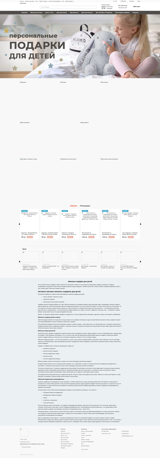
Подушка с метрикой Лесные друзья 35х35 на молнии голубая (69, 234)
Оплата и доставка (29, 1)
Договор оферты (69, 1)
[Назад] (19, 224)
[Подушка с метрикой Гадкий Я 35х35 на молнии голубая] (50, 220)
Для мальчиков (62, 12)
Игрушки (24, 12)
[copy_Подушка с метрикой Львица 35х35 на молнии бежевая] (130, 220)
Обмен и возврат (43, 1)
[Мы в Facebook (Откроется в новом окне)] (75, 1)
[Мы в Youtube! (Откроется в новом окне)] (77, 1)
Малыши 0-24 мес (36, 12)
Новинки (73, 206)
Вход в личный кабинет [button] (87, 431)
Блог (63, 1)
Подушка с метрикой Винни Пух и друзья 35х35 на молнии (29, 234)
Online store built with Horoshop (26, 454)
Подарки (135, 12)
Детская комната (87, 12)
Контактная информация (55, 1)
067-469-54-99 (122, 5)
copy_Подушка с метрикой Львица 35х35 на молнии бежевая (129, 234)
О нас (36, 1)
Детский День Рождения (104, 12)
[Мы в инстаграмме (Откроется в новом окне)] (79, 1)
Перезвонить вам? (122, 7)
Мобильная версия (26, 447)
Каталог (22, 1)
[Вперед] (140, 224)
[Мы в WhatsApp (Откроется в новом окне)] (81, 1)
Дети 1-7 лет (50, 12)
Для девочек (74, 12)
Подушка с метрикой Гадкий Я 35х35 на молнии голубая (50, 233)
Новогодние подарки (122, 12)
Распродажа (85, 206)
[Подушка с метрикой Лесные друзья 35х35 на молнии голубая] (70, 220)
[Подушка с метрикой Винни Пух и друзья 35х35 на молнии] (29, 220)
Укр (114, 1)
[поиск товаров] (95, 7)
